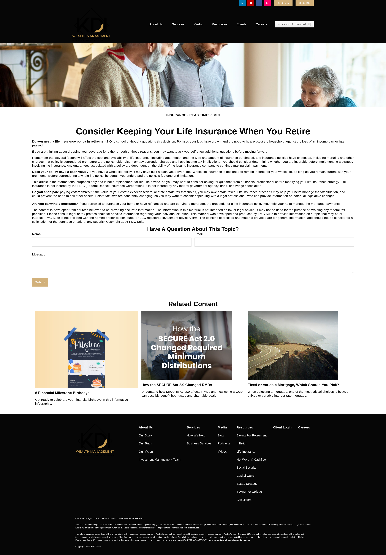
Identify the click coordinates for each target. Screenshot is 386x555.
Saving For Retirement (252, 435)
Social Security (246, 467)
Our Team (145, 443)
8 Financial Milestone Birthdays (62, 393)
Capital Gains (246, 475)
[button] (156, 24)
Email (199, 234)
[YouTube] (250, 3)
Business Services (199, 443)
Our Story (145, 435)
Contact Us (304, 3)
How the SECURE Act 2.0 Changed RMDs (176, 385)
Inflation (242, 443)
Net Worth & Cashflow (251, 459)
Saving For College (249, 491)
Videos (222, 451)
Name (36, 234)
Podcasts (224, 443)
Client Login (283, 3)
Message (38, 254)
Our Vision (146, 451)
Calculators (244, 499)
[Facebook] (259, 3)
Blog (221, 435)
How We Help (196, 435)
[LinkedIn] (242, 3)
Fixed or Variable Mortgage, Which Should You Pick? (293, 385)
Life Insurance (246, 451)
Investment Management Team (159, 459)
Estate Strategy (247, 483)
